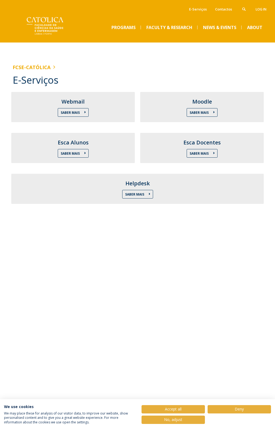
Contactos (223, 9)
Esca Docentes (202, 143)
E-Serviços (198, 9)
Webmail (73, 102)
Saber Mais (71, 112)
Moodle (202, 102)
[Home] (53, 38)
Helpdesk (137, 183)
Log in (261, 9)
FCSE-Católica (31, 67)
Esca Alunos (73, 143)
